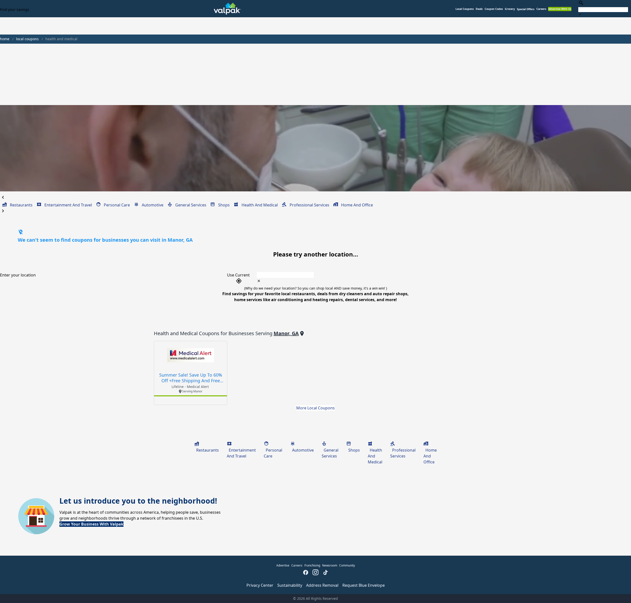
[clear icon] (259, 281)
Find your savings (14, 9)
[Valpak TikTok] (325, 572)
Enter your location (18, 275)
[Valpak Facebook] (306, 572)
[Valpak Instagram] (315, 572)
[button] (525, 9)
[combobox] (603, 8)
